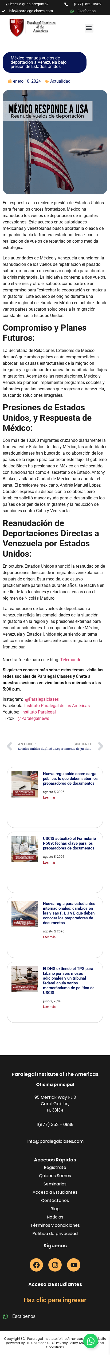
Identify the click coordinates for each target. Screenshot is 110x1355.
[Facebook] (36, 1265)
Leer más (49, 797)
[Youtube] (73, 1265)
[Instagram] (55, 1265)
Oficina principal (55, 1084)
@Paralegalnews (33, 718)
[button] (89, 28)
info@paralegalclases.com (56, 1141)
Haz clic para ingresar (55, 1300)
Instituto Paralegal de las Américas (57, 705)
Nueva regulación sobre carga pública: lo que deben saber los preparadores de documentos (70, 778)
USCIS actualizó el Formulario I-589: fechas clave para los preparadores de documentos (69, 843)
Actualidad (60, 81)
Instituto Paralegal (38, 712)
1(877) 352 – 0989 (55, 1124)
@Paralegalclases (42, 699)
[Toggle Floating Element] (90, 1341)
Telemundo (70, 659)
